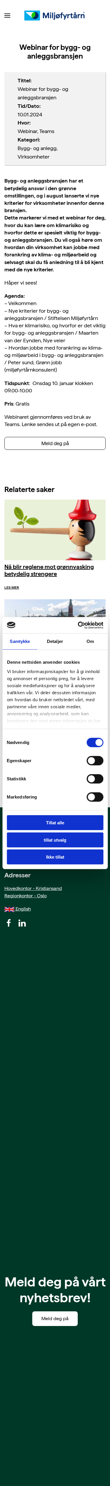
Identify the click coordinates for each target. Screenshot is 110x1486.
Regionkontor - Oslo (25, 895)
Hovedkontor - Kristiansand (33, 888)
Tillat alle (55, 822)
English (22, 909)
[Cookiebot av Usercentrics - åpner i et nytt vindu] (78, 625)
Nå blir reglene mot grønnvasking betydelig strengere (49, 570)
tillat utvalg (55, 839)
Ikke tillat (55, 857)
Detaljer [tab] (55, 641)
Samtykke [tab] (20, 641)
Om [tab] (90, 641)
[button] (7, 15)
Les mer (11, 587)
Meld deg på (55, 443)
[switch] (95, 760)
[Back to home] (55, 15)
